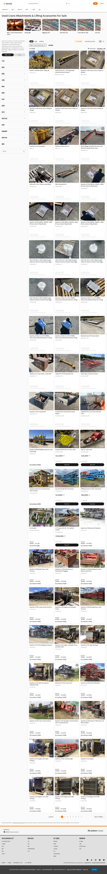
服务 (27, 9)
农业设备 (55, 848)
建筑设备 (55, 841)
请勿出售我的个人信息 (18, 862)
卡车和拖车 (56, 846)
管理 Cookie (69, 869)
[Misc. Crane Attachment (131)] (15, 36)
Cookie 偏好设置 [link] (28, 862)
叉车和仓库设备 (57, 853)
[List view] (103, 41)
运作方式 (20, 9)
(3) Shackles (33, 528)
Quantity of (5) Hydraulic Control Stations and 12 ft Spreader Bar (66, 722)
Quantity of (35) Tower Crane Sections (40, 721)
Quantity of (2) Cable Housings (89, 645)
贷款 (28, 846)
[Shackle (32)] (68, 35)
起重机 (55, 856)
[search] (23, 151)
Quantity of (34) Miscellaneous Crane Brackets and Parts (91, 570)
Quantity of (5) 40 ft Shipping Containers (41, 645)
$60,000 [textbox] (84, 495)
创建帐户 (102, 3)
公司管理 (3, 843)
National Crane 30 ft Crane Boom (90, 336)
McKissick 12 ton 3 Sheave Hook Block (40, 184)
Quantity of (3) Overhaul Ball (38, 412)
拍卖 (13, 9)
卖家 (28, 843)
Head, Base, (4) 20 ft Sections (89, 374)
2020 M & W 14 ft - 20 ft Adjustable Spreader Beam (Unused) (65, 71)
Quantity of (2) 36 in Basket (37, 146)
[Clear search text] (67, 3)
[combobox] (91, 41)
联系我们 (100, 831)
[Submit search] (69, 3)
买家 (28, 841)
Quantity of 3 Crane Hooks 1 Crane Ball (40, 374)
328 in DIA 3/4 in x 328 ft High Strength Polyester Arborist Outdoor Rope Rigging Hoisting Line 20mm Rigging (66, 262)
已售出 (19, 55)
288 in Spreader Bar (60, 184)
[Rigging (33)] (50, 35)
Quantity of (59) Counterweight (64, 759)
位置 (39, 9)
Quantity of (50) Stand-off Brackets (91, 528)
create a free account (19, 823)
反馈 (80, 848)
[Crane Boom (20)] (85, 35)
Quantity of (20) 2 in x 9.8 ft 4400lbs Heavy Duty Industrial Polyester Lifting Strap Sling (66, 299)
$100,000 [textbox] (59, 536)
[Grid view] (100, 41)
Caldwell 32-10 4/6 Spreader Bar (64, 374)
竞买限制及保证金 (31, 848)
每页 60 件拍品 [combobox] (98, 817)
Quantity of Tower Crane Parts (63, 683)
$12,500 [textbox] (59, 456)
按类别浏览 (4, 9)
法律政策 (9, 862)
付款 (28, 851)
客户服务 (81, 841)
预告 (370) (7, 55)
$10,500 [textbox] (84, 456)
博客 (2, 851)
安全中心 (3, 853)
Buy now (67, 464)
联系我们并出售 (82, 846)
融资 (34, 9)
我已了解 (94, 869)
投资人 (3, 846)
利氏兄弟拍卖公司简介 (6, 841)
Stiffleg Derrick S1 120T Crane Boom (91, 489)
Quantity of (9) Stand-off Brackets (90, 683)
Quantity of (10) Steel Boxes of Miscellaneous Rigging (64, 570)
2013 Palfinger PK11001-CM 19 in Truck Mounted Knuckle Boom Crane (92, 147)
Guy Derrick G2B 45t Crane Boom (64, 489)
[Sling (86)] (33, 35)
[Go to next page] (81, 817)
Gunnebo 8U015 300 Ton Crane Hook (65, 449)
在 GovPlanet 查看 (35, 545)
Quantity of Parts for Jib (62, 146)
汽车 (54, 851)
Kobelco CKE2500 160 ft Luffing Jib (39, 70)
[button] (15, 28)
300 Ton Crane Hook (86, 449)
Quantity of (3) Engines (87, 759)
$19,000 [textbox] (59, 495)
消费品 (55, 843)
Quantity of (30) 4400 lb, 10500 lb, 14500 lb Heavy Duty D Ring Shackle (92, 185)
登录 (95, 3)
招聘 (2, 848)
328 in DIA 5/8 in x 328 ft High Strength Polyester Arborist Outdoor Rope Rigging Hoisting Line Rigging (41, 262)
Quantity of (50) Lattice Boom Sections (41, 607)
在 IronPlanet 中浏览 (35, 465)
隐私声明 (3, 862)
